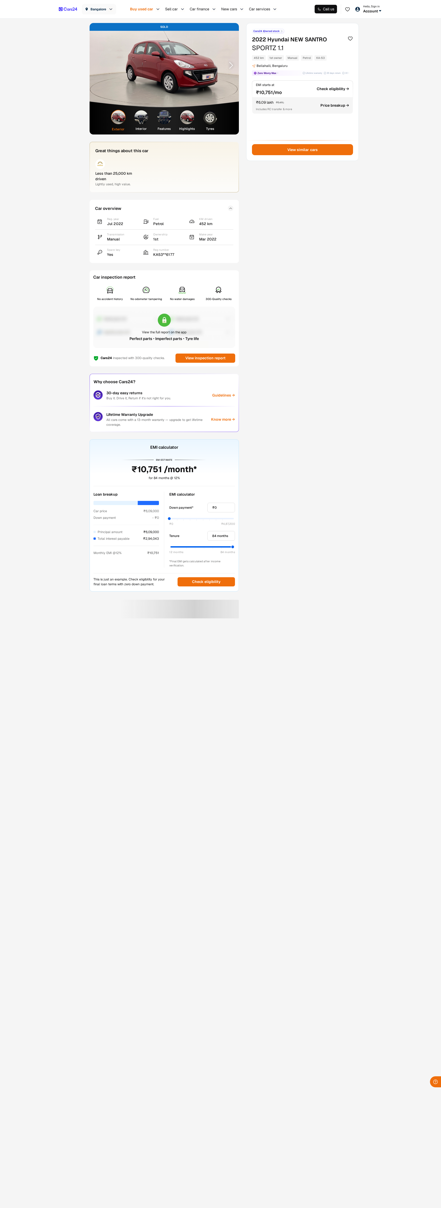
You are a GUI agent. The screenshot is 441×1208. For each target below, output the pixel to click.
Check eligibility (206, 581)
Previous (99, 65)
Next (229, 65)
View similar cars (302, 149)
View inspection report (205, 358)
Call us (328, 9)
